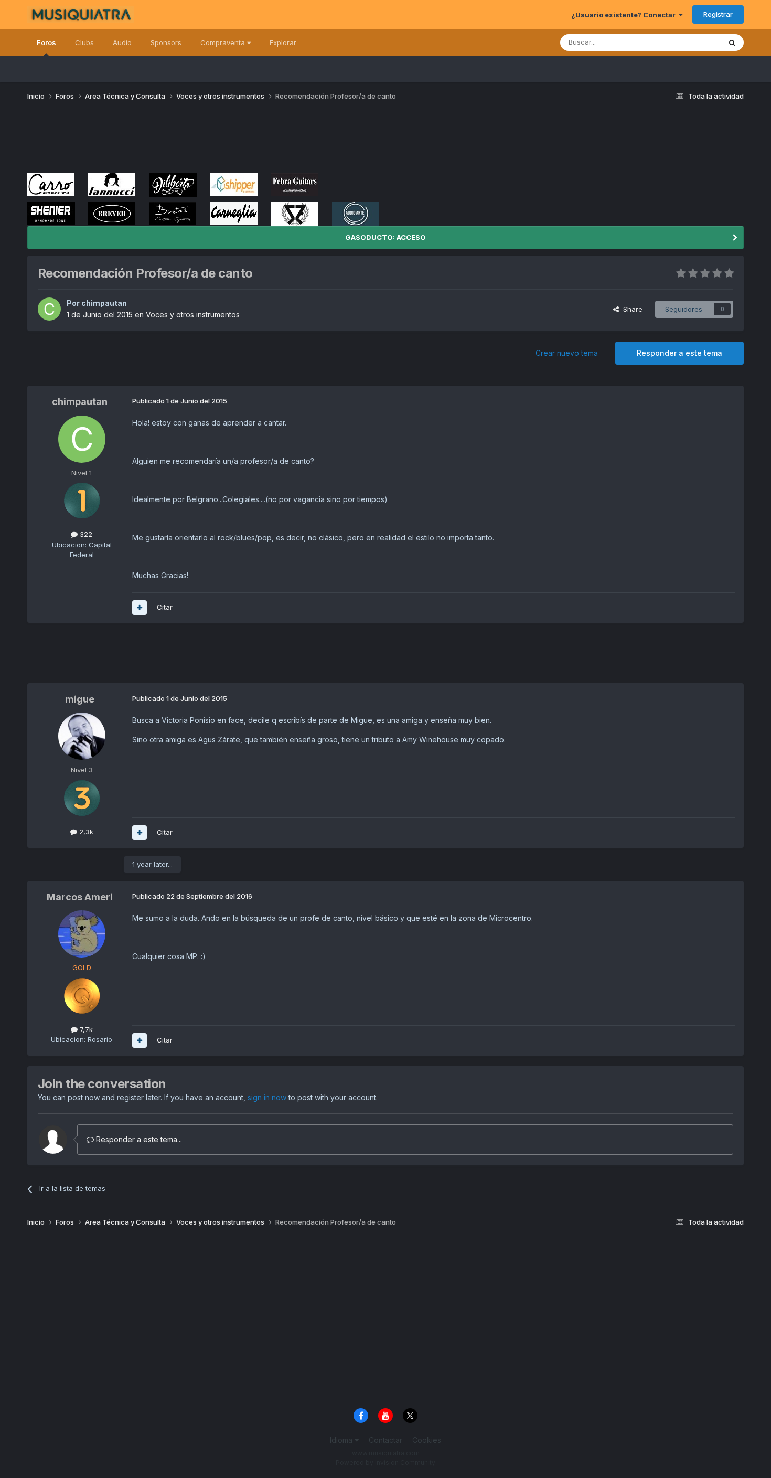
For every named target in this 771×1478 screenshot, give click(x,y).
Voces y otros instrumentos (193, 314)
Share (630, 309)
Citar (165, 607)
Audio (122, 42)
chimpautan (104, 303)
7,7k (85, 1029)
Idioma (342, 1440)
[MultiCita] (139, 607)
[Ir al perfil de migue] (81, 736)
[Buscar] (732, 42)
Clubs (84, 42)
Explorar (283, 42)
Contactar (385, 1440)
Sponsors (166, 42)
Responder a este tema (679, 352)
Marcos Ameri (80, 896)
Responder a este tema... (138, 1139)
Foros (46, 42)
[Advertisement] (218, 140)
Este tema (691, 42)
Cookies (426, 1440)
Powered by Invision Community (385, 1462)
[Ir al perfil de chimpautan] (49, 309)
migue (79, 699)
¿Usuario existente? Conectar (625, 14)
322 (85, 534)
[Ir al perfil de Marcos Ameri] (81, 934)
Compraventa (223, 42)
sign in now (267, 1097)
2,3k (85, 831)
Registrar (718, 14)
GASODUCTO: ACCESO (385, 237)
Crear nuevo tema (567, 352)
